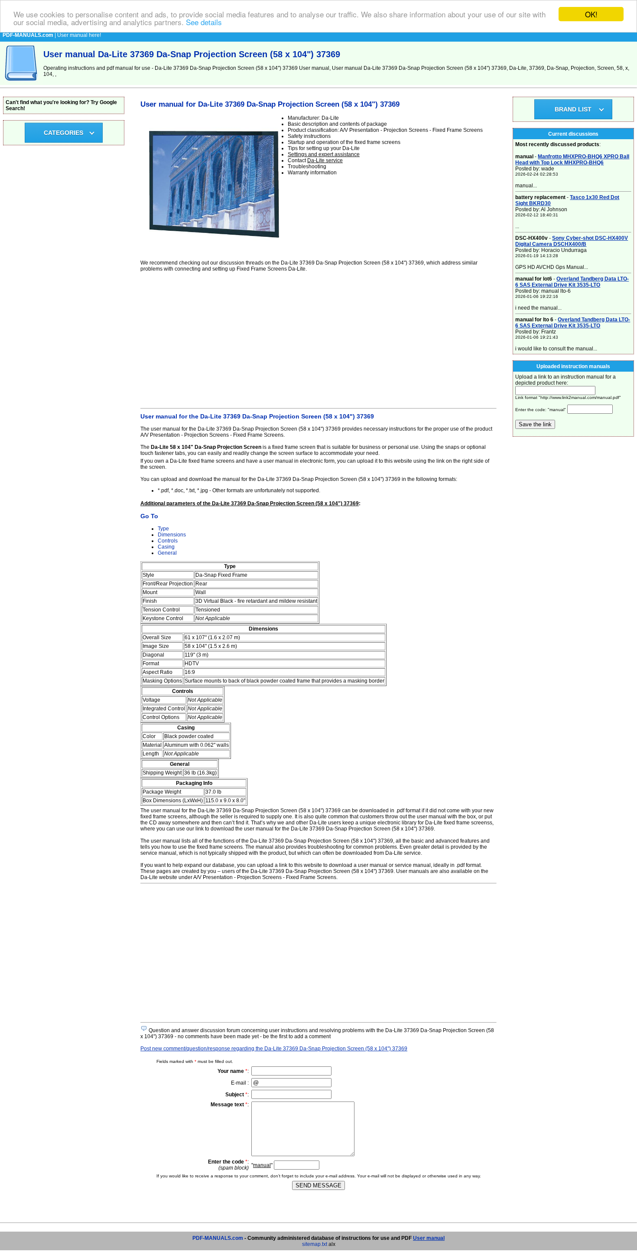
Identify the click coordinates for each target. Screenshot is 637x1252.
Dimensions (172, 535)
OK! (591, 14)
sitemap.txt (314, 1244)
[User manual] (21, 83)
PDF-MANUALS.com (217, 1238)
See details (204, 21)
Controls (168, 541)
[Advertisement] (318, 338)
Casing (166, 547)
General (167, 553)
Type (163, 529)
